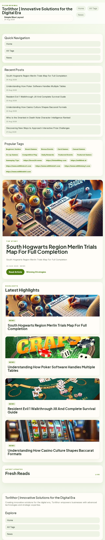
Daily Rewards (47, 155)
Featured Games (84, 155)
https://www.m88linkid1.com (47, 166)
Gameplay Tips (12, 160)
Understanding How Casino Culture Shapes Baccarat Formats (51, 452)
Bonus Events (47, 149)
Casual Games (79, 149)
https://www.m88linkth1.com (18, 172)
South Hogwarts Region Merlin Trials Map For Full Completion (47, 327)
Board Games (31, 149)
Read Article (15, 272)
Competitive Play (29, 155)
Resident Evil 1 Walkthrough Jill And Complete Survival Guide (51, 410)
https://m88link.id (78, 160)
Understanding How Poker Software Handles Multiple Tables (51, 369)
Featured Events (65, 155)
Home (81, 8)
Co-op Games (12, 155)
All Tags (93, 8)
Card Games (63, 149)
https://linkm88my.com (56, 160)
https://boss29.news (32, 160)
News (80, 15)
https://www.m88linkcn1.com (18, 166)
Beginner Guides (13, 149)
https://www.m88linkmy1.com (77, 166)
